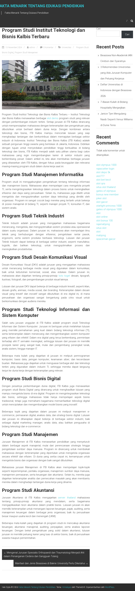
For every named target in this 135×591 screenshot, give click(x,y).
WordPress (109, 587)
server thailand (67, 497)
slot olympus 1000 (106, 164)
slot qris (100, 183)
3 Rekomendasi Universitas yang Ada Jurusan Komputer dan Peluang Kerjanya (116, 73)
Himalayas (66, 587)
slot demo (52, 118)
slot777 (100, 176)
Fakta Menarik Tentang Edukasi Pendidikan (36, 587)
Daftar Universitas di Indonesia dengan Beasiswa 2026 (115, 90)
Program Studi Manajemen (26, 52)
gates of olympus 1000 (109, 209)
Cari (98, 28)
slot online (102, 216)
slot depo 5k (103, 172)
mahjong (101, 235)
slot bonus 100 (104, 220)
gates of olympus (106, 190)
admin (32, 47)
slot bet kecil (103, 179)
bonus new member (107, 194)
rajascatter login (105, 168)
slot (98, 213)
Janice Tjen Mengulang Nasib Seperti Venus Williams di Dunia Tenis (116, 119)
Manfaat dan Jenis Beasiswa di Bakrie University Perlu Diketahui (51, 563)
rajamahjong (103, 224)
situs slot (101, 227)
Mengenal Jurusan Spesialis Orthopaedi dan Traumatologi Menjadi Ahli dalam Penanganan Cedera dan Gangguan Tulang (44, 554)
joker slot (101, 198)
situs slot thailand (106, 187)
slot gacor (102, 201)
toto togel (64, 275)
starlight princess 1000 (109, 205)
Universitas (66, 47)
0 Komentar (48, 47)
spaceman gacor (105, 239)
